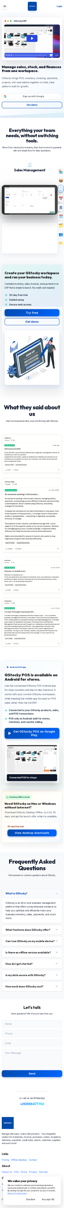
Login (59, 6)
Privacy (33, 1171)
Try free (32, 313)
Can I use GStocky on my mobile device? (30, 941)
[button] (5, 6)
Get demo (32, 104)
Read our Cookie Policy (17, 1193)
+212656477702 (32, 1104)
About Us (7, 1171)
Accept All (48, 1199)
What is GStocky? (16, 893)
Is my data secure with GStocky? (26, 975)
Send (32, 1073)
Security (43, 1171)
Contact (33, 1159)
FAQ (16, 1171)
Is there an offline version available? (28, 952)
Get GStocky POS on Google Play (34, 733)
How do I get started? (19, 964)
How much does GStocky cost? (24, 986)
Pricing (5, 1159)
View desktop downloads (32, 832)
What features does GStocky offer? (28, 930)
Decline (30, 1199)
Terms (23, 1171)
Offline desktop (19, 1159)
